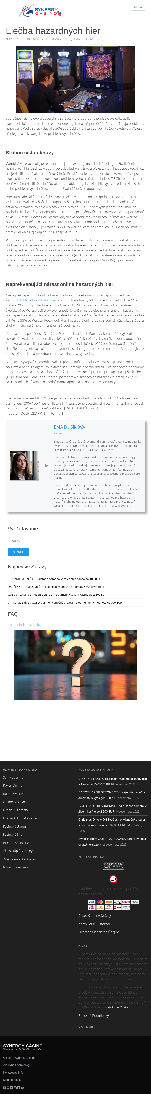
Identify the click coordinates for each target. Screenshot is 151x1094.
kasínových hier (17, 300)
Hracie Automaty (15, 810)
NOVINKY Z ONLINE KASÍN (23, 39)
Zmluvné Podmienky (93, 1015)
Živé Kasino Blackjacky (19, 859)
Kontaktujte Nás (13, 1072)
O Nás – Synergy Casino (19, 1057)
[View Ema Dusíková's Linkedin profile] (46, 465)
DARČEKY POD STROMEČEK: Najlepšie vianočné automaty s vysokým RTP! (56, 587)
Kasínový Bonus (15, 826)
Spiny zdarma (13, 777)
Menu (138, 7)
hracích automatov (46, 300)
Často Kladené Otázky (24, 624)
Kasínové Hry (12, 834)
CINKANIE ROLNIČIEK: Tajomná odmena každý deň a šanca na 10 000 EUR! (56, 579)
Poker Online (12, 785)
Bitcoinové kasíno (16, 842)
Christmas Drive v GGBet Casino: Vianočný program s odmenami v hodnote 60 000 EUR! (65, 602)
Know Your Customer (94, 924)
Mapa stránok (12, 1079)
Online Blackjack (15, 801)
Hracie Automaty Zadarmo (22, 818)
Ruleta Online (13, 793)
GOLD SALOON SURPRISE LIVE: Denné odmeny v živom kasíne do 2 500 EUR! (57, 594)
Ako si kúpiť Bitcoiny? (18, 850)
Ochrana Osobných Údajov (98, 932)
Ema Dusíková (69, 427)
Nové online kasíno (17, 867)
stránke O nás (118, 1007)
